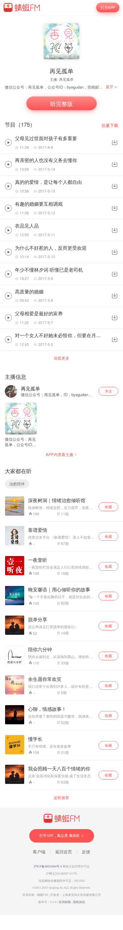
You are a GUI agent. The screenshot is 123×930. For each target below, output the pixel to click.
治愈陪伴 (17, 484)
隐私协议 (79, 902)
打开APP (107, 7)
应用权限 (65, 902)
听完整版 (61, 103)
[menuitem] (112, 87)
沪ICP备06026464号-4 (48, 866)
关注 (108, 390)
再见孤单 (66, 79)
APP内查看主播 (59, 454)
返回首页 (63, 852)
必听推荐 (61, 797)
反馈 (86, 852)
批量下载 (110, 125)
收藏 (108, 506)
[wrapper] (61, 465)
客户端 (39, 852)
